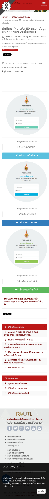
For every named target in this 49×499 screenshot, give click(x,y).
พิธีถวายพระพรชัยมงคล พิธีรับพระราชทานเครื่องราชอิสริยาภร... (23, 353)
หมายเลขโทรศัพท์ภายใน (16, 439)
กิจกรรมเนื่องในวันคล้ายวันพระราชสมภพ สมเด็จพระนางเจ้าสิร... (23, 346)
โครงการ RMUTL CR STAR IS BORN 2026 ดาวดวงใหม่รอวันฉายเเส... (21, 333)
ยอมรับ (41, 491)
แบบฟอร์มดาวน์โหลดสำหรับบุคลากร (15, 444)
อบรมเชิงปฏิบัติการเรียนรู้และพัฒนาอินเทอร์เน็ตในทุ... (24, 301)
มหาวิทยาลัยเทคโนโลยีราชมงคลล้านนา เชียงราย (18, 5)
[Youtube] (33, 428)
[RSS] (39, 428)
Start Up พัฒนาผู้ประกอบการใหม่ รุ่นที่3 (22, 299)
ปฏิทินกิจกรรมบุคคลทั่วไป (18, 393)
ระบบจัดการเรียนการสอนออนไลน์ (20, 458)
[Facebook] (9, 428)
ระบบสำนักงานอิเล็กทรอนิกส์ (18, 455)
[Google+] (21, 428)
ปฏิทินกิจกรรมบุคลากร (17, 388)
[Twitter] (15, 428)
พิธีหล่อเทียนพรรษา (15, 367)
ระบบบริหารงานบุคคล (15, 452)
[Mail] (27, 428)
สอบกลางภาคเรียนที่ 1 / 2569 (20, 339)
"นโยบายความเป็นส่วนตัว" (31, 483)
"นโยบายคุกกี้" (8, 486)
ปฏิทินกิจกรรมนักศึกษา (17, 383)
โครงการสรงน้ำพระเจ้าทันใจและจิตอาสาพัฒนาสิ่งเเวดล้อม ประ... (22, 361)
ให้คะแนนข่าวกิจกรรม (9, 50)
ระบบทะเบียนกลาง (14, 450)
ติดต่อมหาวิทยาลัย (14, 436)
